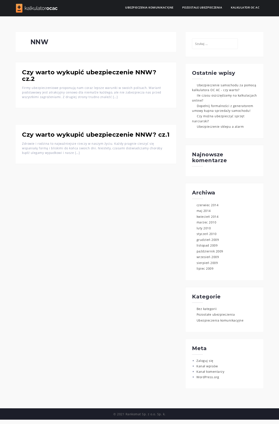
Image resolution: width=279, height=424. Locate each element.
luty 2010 (204, 228)
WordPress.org (207, 377)
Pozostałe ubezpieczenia (202, 7)
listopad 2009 (207, 245)
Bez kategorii (207, 309)
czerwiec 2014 (208, 205)
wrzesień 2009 (208, 257)
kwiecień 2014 (208, 217)
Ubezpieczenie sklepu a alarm (220, 126)
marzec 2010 (206, 222)
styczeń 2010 (207, 234)
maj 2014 (204, 211)
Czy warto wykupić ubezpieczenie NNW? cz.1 (96, 134)
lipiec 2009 (205, 268)
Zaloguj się (204, 361)
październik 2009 (210, 251)
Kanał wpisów (207, 366)
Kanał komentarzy (210, 372)
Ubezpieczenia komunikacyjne (149, 7)
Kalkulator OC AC (245, 7)
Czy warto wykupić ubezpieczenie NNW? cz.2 (89, 75)
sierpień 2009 (207, 263)
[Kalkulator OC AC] (37, 8)
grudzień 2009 (208, 240)
